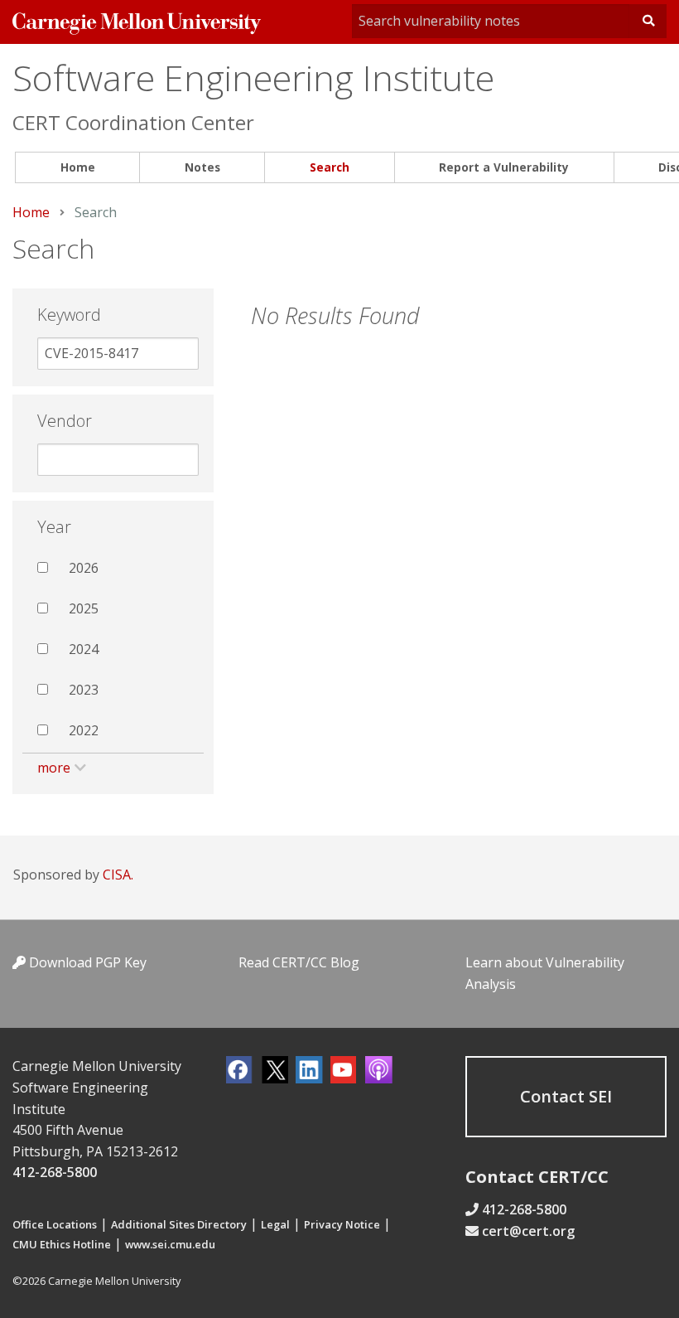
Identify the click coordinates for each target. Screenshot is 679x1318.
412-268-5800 (54, 1172)
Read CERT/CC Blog (298, 962)
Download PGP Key (86, 962)
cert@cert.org (528, 1231)
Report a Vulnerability (504, 167)
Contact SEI (566, 1096)
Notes (202, 167)
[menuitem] (77, 168)
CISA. (118, 874)
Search (329, 167)
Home (77, 167)
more (53, 767)
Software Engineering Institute (253, 77)
